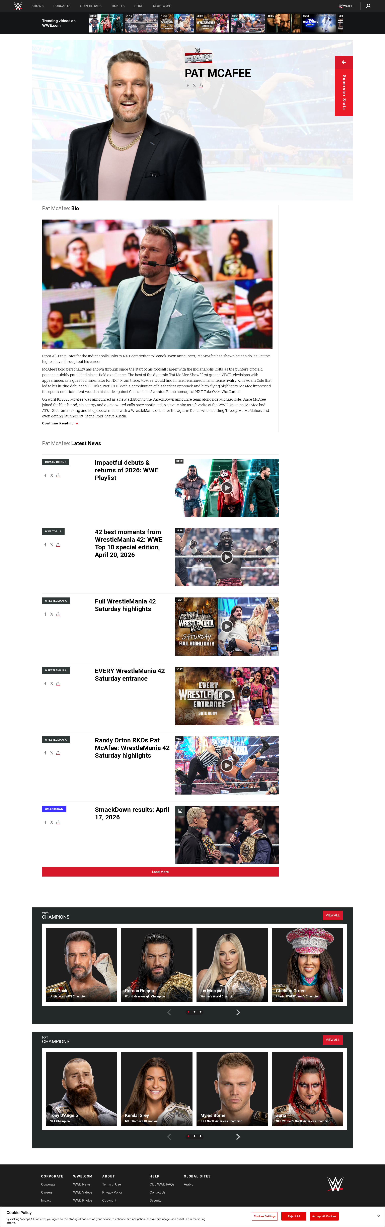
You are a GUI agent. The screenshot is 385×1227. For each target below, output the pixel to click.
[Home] (17, 6)
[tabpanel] (81, 965)
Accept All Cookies (324, 1216)
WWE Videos (82, 1192)
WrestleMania (56, 600)
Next (235, 1009)
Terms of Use (111, 1184)
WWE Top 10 (53, 531)
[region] (192, 1216)
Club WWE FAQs (162, 1184)
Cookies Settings (265, 1216)
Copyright (109, 1200)
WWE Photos (82, 1200)
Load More (160, 872)
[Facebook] (188, 85)
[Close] (378, 1216)
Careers (47, 1192)
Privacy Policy (112, 1192)
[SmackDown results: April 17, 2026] (227, 835)
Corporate (48, 1184)
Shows (37, 6)
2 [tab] (194, 1012)
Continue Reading (58, 423)
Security (155, 1200)
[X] (194, 85)
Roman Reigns (55, 462)
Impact (46, 1200)
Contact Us (157, 1192)
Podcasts (62, 6)
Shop (138, 6)
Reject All (294, 1216)
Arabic (188, 1184)
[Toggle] (201, 85)
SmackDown (54, 809)
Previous (166, 1009)
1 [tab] (188, 1012)
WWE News (81, 1184)
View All (333, 915)
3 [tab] (201, 1012)
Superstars (91, 6)
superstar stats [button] (344, 92)
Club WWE (162, 6)
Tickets (118, 6)
